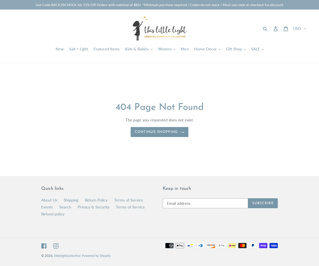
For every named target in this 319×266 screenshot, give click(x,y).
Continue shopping (156, 132)
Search (65, 207)
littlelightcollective (67, 256)
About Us (49, 200)
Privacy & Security (93, 207)
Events (47, 207)
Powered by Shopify (96, 256)
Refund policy (52, 213)
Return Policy (96, 200)
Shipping (71, 200)
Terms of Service (128, 200)
